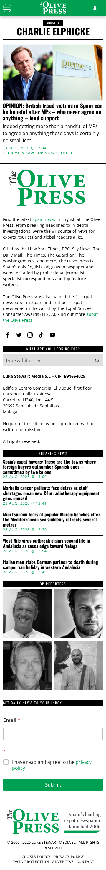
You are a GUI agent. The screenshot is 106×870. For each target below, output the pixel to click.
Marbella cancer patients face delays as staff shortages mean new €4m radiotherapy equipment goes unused (51, 493)
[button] (97, 360)
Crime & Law (21, 153)
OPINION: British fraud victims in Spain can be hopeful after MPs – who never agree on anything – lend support (53, 111)
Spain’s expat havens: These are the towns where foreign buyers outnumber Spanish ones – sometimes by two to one (49, 467)
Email (11, 720)
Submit (53, 784)
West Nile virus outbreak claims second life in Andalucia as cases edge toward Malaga (46, 543)
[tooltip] (7, 335)
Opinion (46, 153)
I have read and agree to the (52, 765)
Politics (67, 153)
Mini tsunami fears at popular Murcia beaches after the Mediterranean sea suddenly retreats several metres (51, 520)
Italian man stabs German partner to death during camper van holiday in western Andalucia (50, 564)
